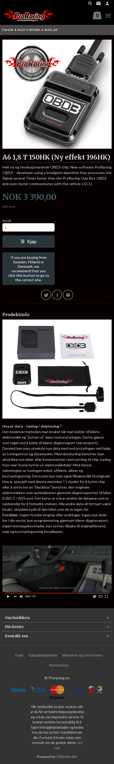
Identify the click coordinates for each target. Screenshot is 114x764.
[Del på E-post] (68, 295)
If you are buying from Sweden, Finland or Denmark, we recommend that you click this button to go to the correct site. (28, 268)
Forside (8, 30)
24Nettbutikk (66, 756)
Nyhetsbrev (59, 665)
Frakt (19, 655)
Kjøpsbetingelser (42, 655)
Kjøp (32, 241)
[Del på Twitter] (46, 295)
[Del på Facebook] (57, 295)
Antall (6, 221)
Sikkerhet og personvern (82, 655)
